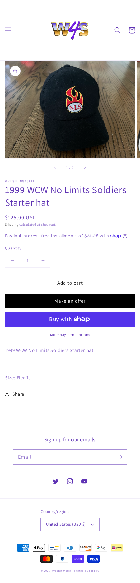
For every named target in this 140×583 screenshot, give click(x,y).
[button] (8, 30)
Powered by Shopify (85, 570)
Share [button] (18, 394)
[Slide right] (84, 167)
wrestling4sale (61, 570)
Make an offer (70, 301)
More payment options (70, 334)
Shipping (12, 224)
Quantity (13, 248)
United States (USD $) (66, 524)
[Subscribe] (120, 457)
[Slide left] (55, 167)
